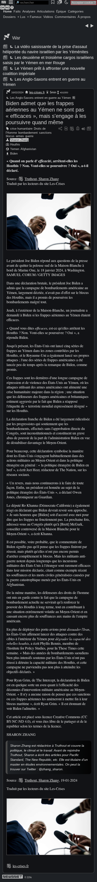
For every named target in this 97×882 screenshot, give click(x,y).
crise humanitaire (21, 128)
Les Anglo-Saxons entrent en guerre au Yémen (40, 97)
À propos (84, 17)
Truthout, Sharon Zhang (42, 178)
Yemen (14, 149)
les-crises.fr (37, 92)
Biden (14, 153)
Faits (17, 11)
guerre (29, 136)
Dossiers (9, 17)
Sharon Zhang (19, 140)
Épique (61, 11)
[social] (60, 129)
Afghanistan (28, 149)
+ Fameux (34, 17)
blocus (10, 136)
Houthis (15, 144)
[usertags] (66, 129)
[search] (32, 2)
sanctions (45, 132)
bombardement (28, 132)
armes (20, 136)
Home (7, 11)
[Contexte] (71, 129)
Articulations (45, 11)
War (16, 37)
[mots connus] (77, 129)
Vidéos (48, 17)
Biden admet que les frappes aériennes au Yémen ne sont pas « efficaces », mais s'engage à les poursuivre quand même (46, 112)
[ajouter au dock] (83, 129)
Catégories (75, 11)
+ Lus (21, 17)
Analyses (28, 11)
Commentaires (65, 17)
